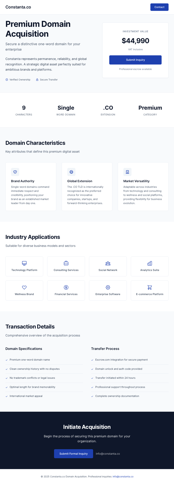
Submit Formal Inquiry (73, 453)
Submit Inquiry (135, 59)
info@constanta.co (108, 453)
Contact (159, 7)
